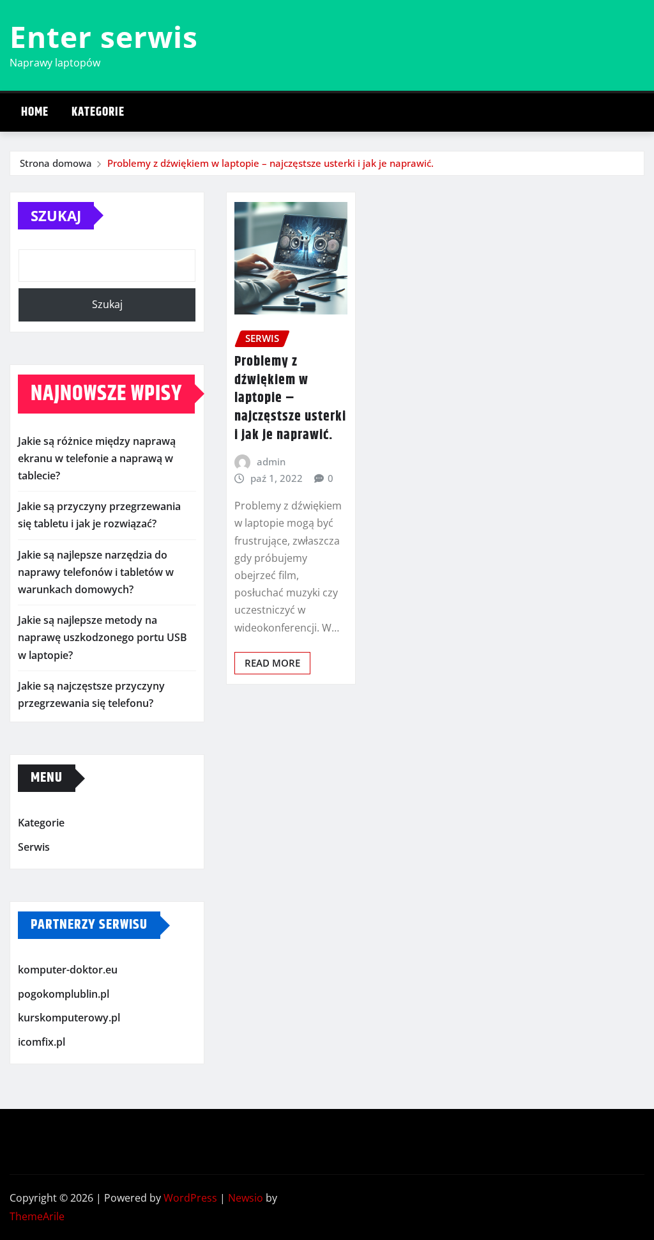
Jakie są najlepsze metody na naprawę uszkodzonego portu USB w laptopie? (102, 637)
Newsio (245, 1198)
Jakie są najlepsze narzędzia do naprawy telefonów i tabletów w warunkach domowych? (96, 572)
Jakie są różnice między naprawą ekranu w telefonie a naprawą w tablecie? (97, 458)
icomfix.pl (41, 1042)
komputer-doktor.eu (68, 970)
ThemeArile (37, 1216)
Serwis (34, 847)
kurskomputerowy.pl (69, 1018)
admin (271, 461)
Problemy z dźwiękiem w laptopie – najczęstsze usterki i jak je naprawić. (270, 163)
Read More (272, 662)
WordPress (190, 1198)
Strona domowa (56, 163)
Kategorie (98, 112)
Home (35, 112)
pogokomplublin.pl (63, 994)
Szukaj (56, 215)
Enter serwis (104, 36)
